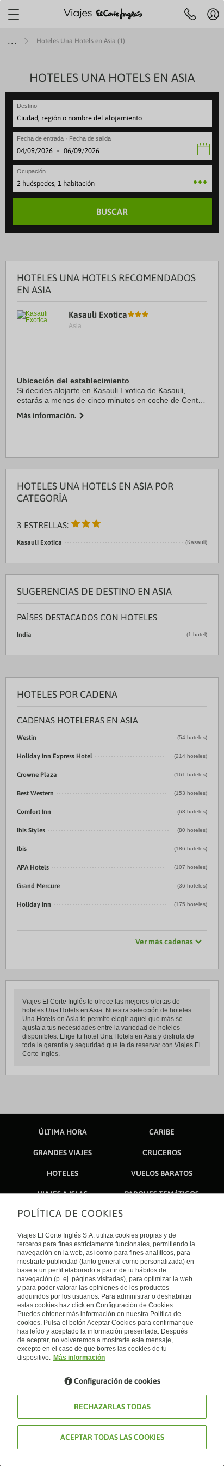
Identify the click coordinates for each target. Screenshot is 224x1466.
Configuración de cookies (117, 1381)
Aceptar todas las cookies (112, 1437)
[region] (112, 733)
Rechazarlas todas (112, 1406)
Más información (79, 1357)
